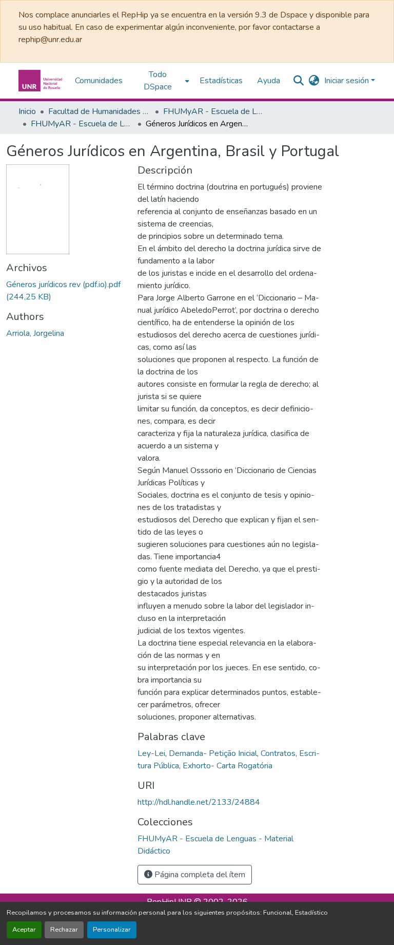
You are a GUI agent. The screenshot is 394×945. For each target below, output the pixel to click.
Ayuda (268, 80)
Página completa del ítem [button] (198, 874)
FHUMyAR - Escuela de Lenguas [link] (214, 111)
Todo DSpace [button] (158, 80)
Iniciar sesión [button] (347, 80)
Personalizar (112, 929)
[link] (65, 290)
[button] (41, 81)
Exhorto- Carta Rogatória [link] (227, 765)
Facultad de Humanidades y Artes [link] (99, 111)
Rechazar (64, 929)
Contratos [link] (278, 753)
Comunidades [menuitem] (99, 80)
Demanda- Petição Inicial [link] (213, 753)
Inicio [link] (27, 111)
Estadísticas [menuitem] (221, 80)
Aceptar (24, 929)
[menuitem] (161, 81)
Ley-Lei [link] (151, 753)
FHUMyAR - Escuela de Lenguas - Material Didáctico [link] (82, 123)
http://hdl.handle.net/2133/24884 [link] (198, 802)
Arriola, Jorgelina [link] (35, 333)
